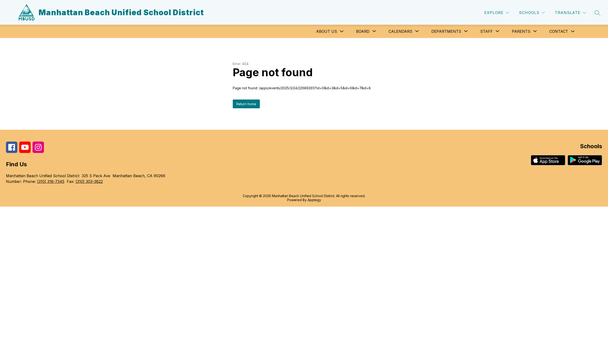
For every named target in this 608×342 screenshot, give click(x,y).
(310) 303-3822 (89, 181)
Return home (246, 104)
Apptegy (314, 200)
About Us (326, 31)
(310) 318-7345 (50, 181)
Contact (558, 31)
